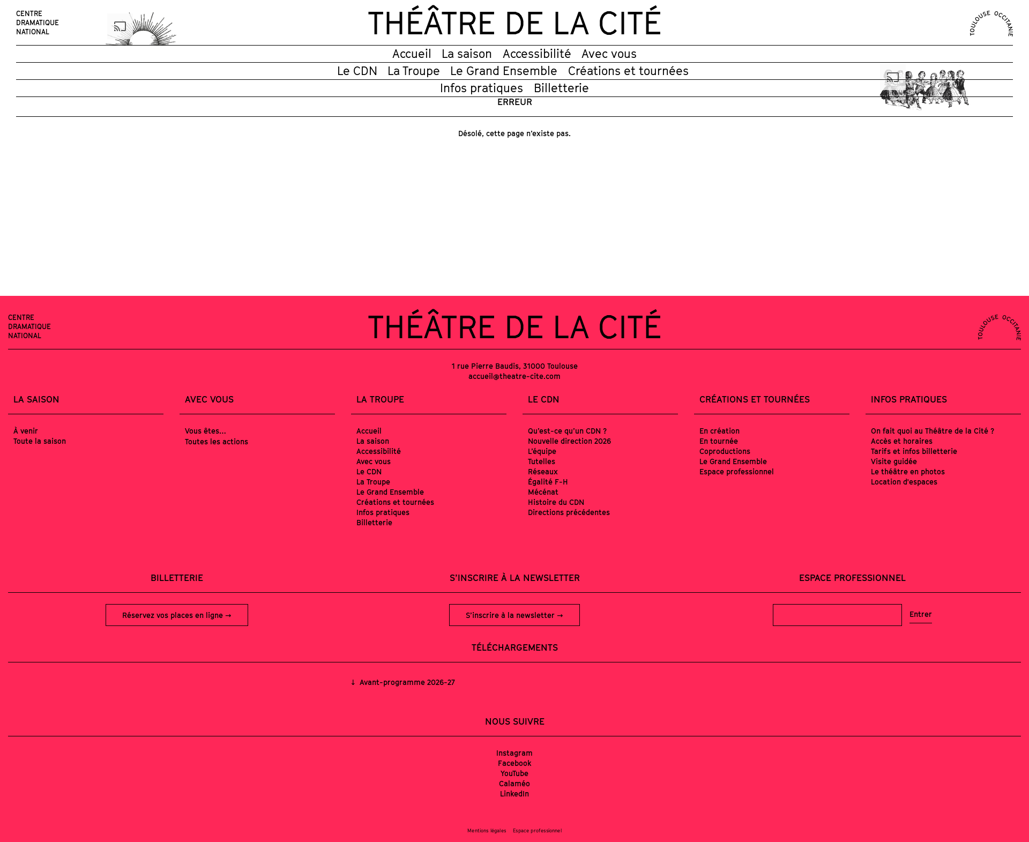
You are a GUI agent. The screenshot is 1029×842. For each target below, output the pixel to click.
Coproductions (724, 451)
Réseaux (543, 471)
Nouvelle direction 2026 (569, 440)
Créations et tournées (628, 71)
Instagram (514, 752)
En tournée (718, 440)
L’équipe (542, 451)
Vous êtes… (205, 430)
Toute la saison (39, 440)
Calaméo (514, 783)
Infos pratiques (481, 88)
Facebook (515, 763)
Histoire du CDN (556, 501)
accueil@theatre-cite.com (514, 376)
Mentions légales (486, 830)
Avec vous (609, 54)
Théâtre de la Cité (514, 22)
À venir (25, 430)
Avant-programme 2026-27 (406, 682)
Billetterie (561, 88)
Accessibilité (537, 54)
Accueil (411, 54)
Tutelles (541, 461)
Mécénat (543, 491)
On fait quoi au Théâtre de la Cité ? (932, 430)
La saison (467, 54)
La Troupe (413, 71)
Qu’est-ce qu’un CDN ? (567, 430)
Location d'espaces (904, 481)
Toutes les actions (216, 441)
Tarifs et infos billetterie (914, 451)
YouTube (514, 773)
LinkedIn (514, 793)
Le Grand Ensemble (503, 71)
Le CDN (357, 71)
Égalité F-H (548, 481)
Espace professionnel (736, 471)
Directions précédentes (569, 512)
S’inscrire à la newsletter (511, 615)
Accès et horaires (902, 440)
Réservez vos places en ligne (173, 615)
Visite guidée (894, 461)
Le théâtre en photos (908, 471)
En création (719, 430)
